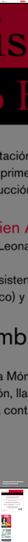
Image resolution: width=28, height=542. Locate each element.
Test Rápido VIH (23, 1)
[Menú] (26, 1)
